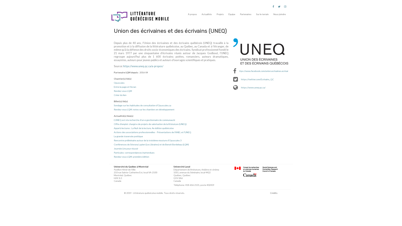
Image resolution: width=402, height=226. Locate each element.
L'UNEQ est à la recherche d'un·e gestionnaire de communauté (144, 120)
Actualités (207, 14)
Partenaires (245, 14)
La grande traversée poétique (128, 136)
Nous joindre (279, 14)
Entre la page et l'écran (125, 87)
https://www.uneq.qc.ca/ (253, 87)
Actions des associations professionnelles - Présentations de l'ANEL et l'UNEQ (152, 132)
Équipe (231, 14)
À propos (192, 14)
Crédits (273, 193)
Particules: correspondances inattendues (134, 152)
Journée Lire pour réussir (126, 148)
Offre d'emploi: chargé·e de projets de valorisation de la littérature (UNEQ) (150, 124)
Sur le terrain (262, 14)
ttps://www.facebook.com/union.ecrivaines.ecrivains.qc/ (266, 71)
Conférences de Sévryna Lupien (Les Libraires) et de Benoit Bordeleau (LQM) (151, 144)
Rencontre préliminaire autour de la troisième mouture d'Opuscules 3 (148, 140)
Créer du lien (120, 95)
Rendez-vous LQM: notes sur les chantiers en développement (144, 109)
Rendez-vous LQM (123, 91)
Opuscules (119, 82)
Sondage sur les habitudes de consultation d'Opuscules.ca (142, 105)
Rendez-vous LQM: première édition (131, 156)
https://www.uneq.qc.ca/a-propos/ (143, 66)
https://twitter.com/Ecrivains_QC (257, 79)
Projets (220, 14)
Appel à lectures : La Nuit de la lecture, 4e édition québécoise (144, 128)
